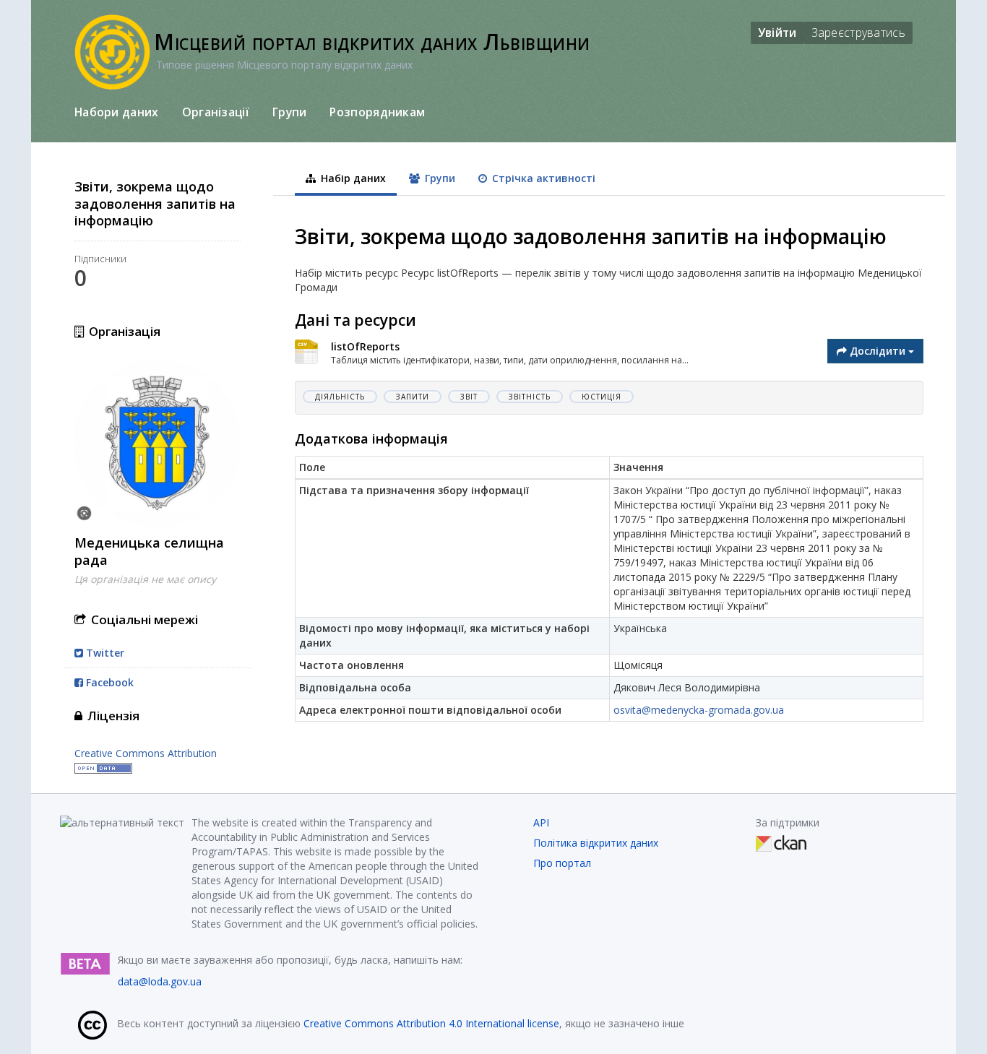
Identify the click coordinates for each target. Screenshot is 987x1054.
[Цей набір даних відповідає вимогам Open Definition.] (103, 767)
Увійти (777, 32)
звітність (530, 397)
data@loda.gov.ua (160, 981)
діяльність (340, 397)
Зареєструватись (858, 32)
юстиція (601, 397)
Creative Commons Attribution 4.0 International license (431, 1023)
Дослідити (877, 351)
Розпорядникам (377, 112)
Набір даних (352, 178)
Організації (215, 112)
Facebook (108, 682)
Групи (289, 112)
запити (412, 397)
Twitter (103, 653)
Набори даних (116, 112)
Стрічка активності (542, 178)
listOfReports (365, 346)
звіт (469, 397)
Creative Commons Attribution (145, 753)
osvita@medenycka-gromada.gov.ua (698, 710)
